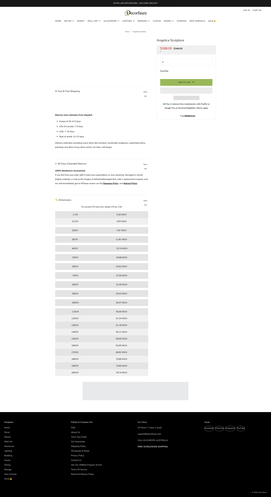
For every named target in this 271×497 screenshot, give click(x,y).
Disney (81, 21)
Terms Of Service (79, 469)
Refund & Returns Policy (82, 474)
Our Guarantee (78, 441)
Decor (67, 21)
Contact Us (76, 460)
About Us (75, 432)
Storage (182, 21)
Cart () (257, 10)
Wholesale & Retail (80, 450)
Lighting (127, 21)
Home (58, 21)
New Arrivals (197, 21)
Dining (167, 21)
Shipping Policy (78, 446)
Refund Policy (130, 183)
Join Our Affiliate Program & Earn (86, 464)
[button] (186, 90)
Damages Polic (110, 183)
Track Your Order (79, 436)
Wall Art (93, 21)
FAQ (73, 427)
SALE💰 (212, 21)
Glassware (110, 21)
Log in (246, 10)
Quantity (164, 71)
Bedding (142, 21)
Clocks (157, 21)
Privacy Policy (77, 455)
